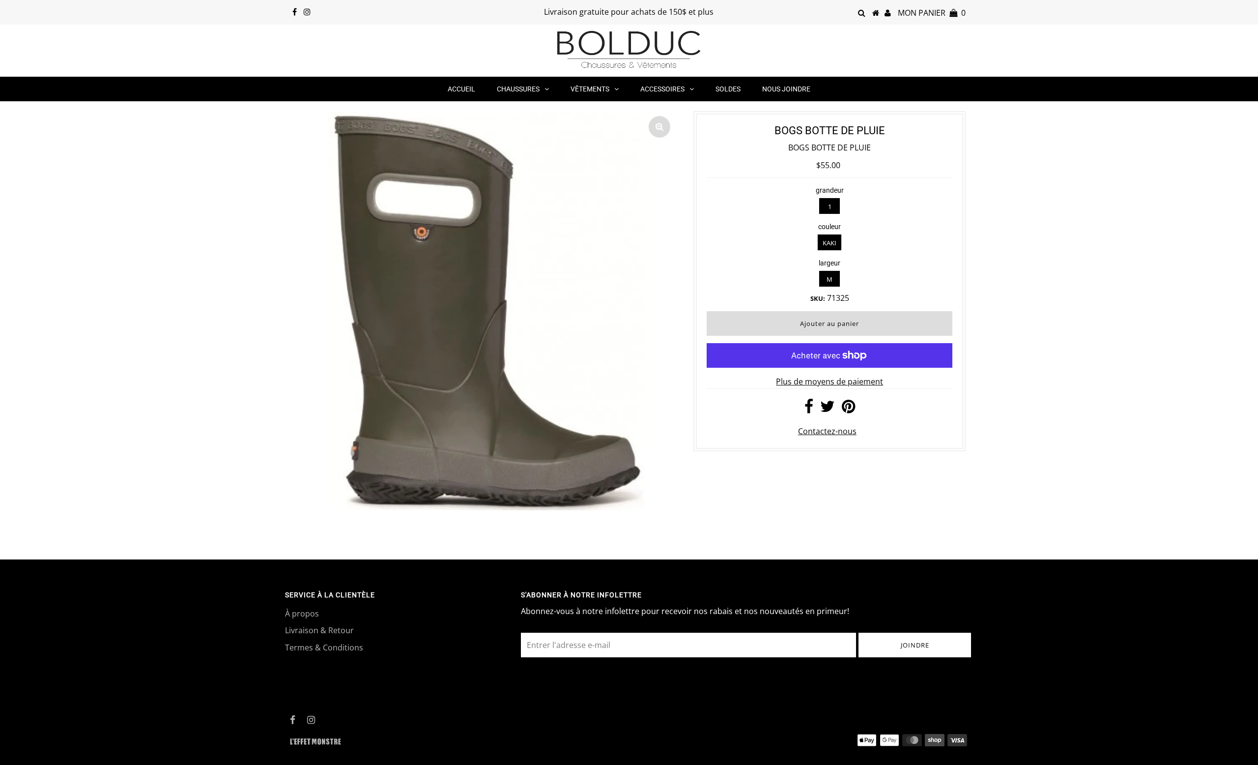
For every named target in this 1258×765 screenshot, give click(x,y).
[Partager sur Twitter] (827, 409)
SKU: (817, 298)
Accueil (461, 89)
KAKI (829, 242)
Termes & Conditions (324, 647)
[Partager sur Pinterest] (848, 409)
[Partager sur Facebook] (808, 409)
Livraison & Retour (319, 630)
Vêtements (590, 89)
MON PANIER (932, 12)
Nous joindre (786, 89)
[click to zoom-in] (659, 127)
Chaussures (518, 89)
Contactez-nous (827, 431)
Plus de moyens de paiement (829, 381)
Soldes (728, 89)
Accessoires (662, 89)
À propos (302, 613)
